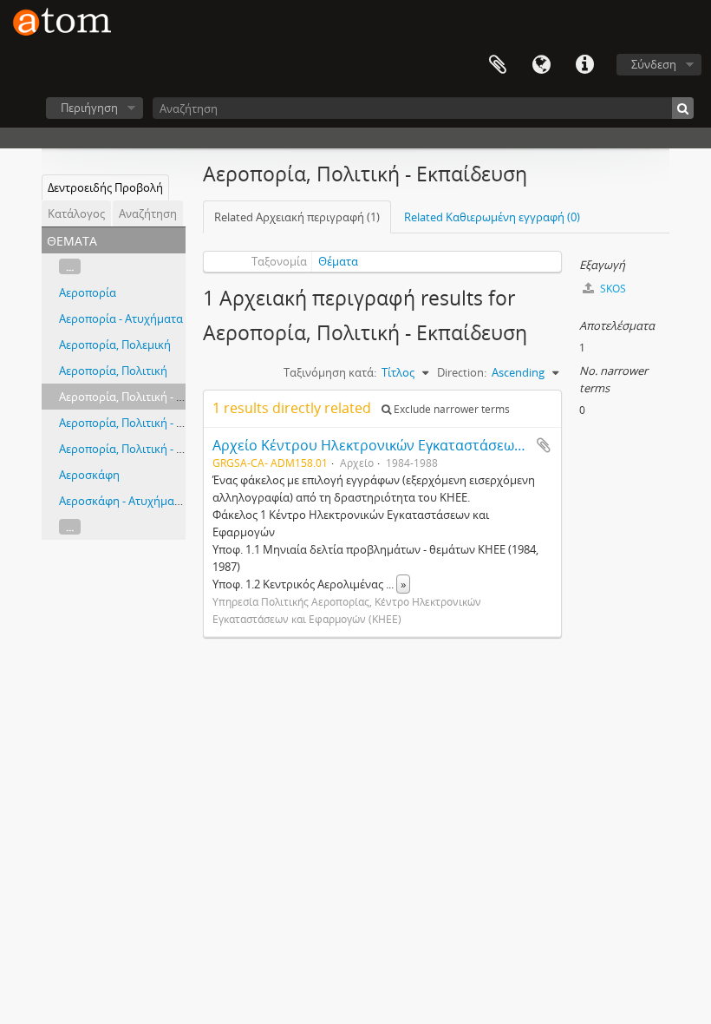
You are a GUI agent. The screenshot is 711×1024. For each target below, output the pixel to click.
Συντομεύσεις (584, 65)
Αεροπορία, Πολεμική (115, 344)
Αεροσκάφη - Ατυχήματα (122, 501)
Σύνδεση (653, 64)
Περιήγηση (89, 107)
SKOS (611, 288)
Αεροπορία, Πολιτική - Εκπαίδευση (148, 396)
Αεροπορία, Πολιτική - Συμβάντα (143, 448)
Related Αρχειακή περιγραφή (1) (297, 217)
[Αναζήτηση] (683, 108)
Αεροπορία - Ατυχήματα (121, 318)
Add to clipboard (543, 445)
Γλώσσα (541, 65)
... (70, 266)
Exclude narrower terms (450, 409)
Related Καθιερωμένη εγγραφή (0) (492, 217)
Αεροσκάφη (89, 474)
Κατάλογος (76, 213)
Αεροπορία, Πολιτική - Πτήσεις (138, 422)
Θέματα (338, 261)
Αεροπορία (87, 292)
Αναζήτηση (148, 213)
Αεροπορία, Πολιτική (113, 370)
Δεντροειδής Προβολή (105, 187)
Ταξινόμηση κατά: (330, 372)
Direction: (461, 372)
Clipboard (497, 65)
